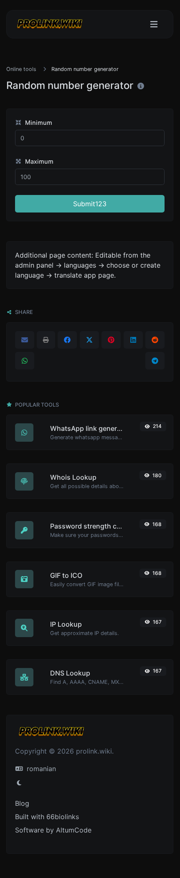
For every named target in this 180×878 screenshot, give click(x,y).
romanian (40, 768)
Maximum (38, 161)
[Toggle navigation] (154, 24)
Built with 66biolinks (47, 816)
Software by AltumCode (53, 830)
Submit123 (89, 204)
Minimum (37, 122)
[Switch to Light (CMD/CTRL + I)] (19, 782)
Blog (22, 803)
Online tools (21, 69)
